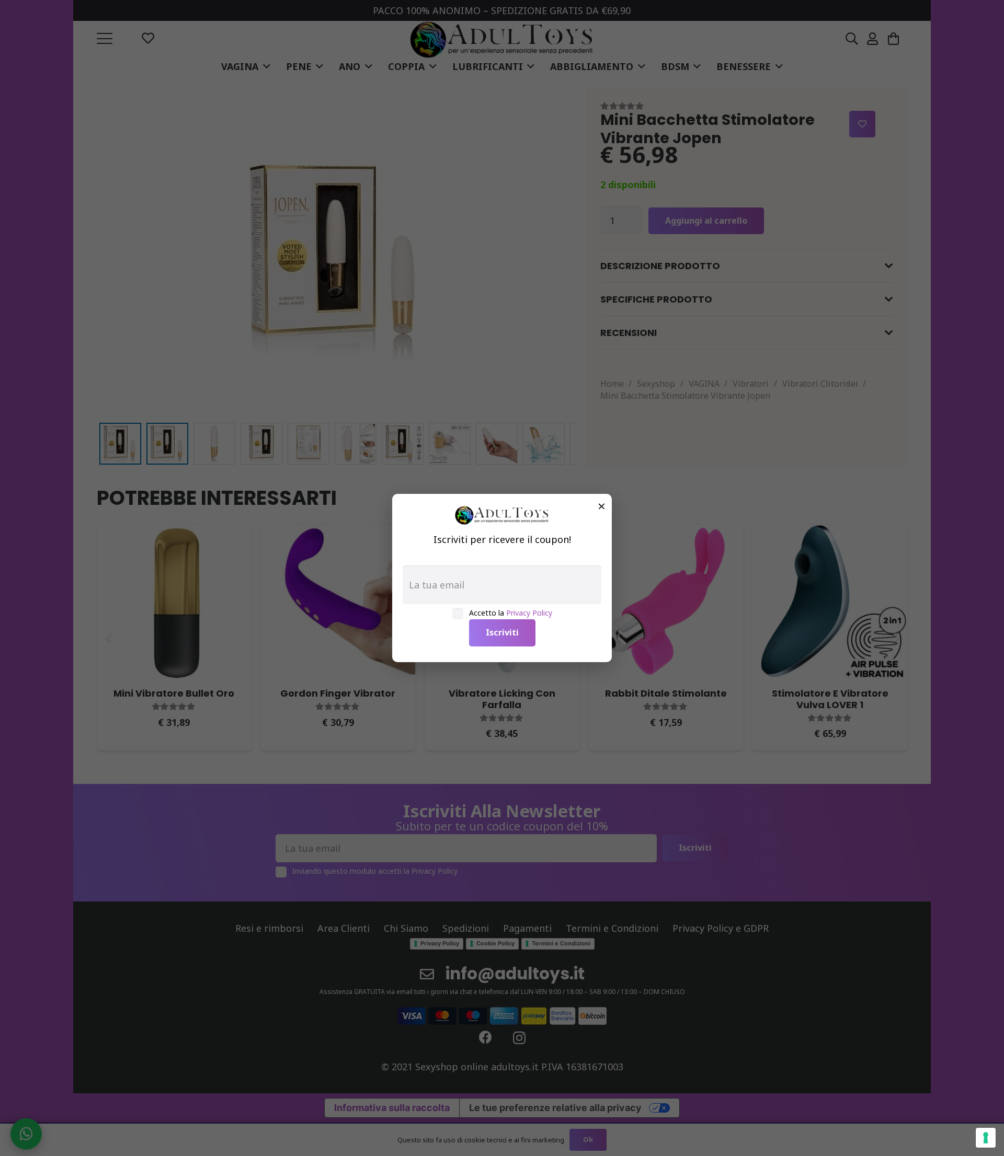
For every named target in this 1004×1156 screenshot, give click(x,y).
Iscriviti (502, 632)
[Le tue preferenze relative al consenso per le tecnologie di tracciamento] (986, 1138)
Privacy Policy (529, 613)
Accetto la (510, 613)
